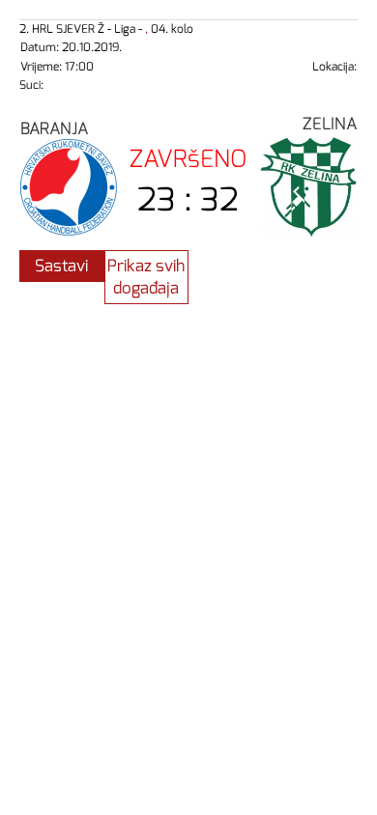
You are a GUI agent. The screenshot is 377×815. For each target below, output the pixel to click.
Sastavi (61, 266)
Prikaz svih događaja (146, 277)
